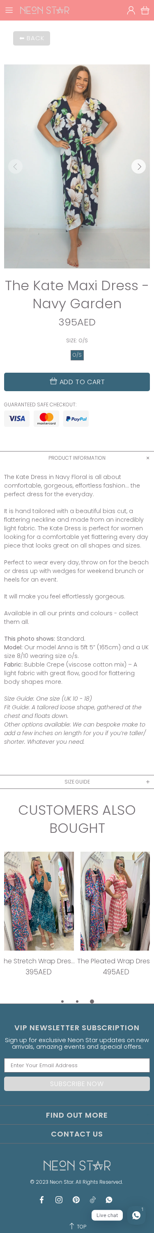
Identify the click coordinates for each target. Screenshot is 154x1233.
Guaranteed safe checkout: (40, 404)
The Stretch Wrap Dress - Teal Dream (38, 961)
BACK (35, 37)
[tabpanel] (38, 924)
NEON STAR (44, 10)
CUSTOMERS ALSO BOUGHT (77, 819)
